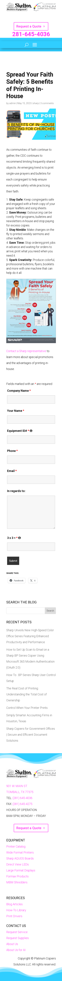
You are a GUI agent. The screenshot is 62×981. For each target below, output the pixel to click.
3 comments (47, 103)
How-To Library (16, 910)
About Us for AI (16, 950)
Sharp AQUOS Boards (20, 858)
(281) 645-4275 (22, 804)
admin (12, 103)
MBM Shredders (16, 882)
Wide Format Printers (20, 852)
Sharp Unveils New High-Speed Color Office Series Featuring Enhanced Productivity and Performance (30, 636)
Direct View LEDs (17, 864)
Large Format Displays (20, 870)
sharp (36, 103)
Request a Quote (28, 26)
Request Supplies (17, 938)
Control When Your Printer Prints (27, 707)
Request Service (17, 932)
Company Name (19, 390)
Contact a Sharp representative (26, 351)
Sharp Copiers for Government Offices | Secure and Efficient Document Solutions (30, 734)
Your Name (15, 410)
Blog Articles (14, 904)
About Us (12, 944)
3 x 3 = (14, 538)
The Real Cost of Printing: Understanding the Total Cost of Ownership (26, 694)
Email (12, 471)
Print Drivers (14, 916)
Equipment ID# (19, 430)
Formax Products (17, 876)
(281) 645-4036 (22, 798)
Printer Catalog (15, 846)
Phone (12, 451)
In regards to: (16, 491)
